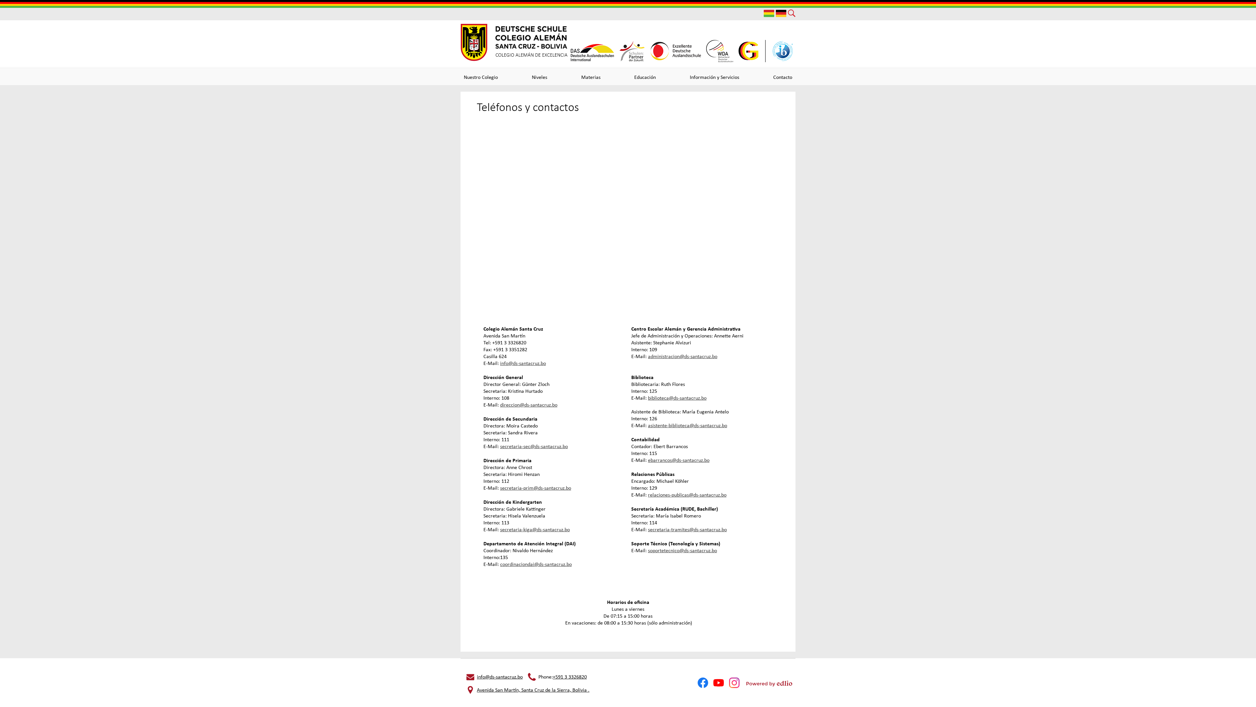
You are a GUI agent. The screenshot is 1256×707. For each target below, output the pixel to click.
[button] (481, 77)
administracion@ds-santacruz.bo (682, 356)
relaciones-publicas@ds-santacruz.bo (687, 494)
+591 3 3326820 (570, 676)
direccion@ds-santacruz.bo (528, 404)
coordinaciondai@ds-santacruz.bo (536, 564)
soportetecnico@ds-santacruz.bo (682, 550)
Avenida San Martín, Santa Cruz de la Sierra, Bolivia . (533, 689)
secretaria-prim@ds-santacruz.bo (535, 487)
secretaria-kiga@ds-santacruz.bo (535, 529)
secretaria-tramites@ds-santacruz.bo (687, 529)
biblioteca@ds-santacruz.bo (677, 397)
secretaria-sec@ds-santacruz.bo (534, 446)
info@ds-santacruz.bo (523, 363)
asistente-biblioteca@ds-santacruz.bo (687, 425)
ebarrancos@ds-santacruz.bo (678, 460)
